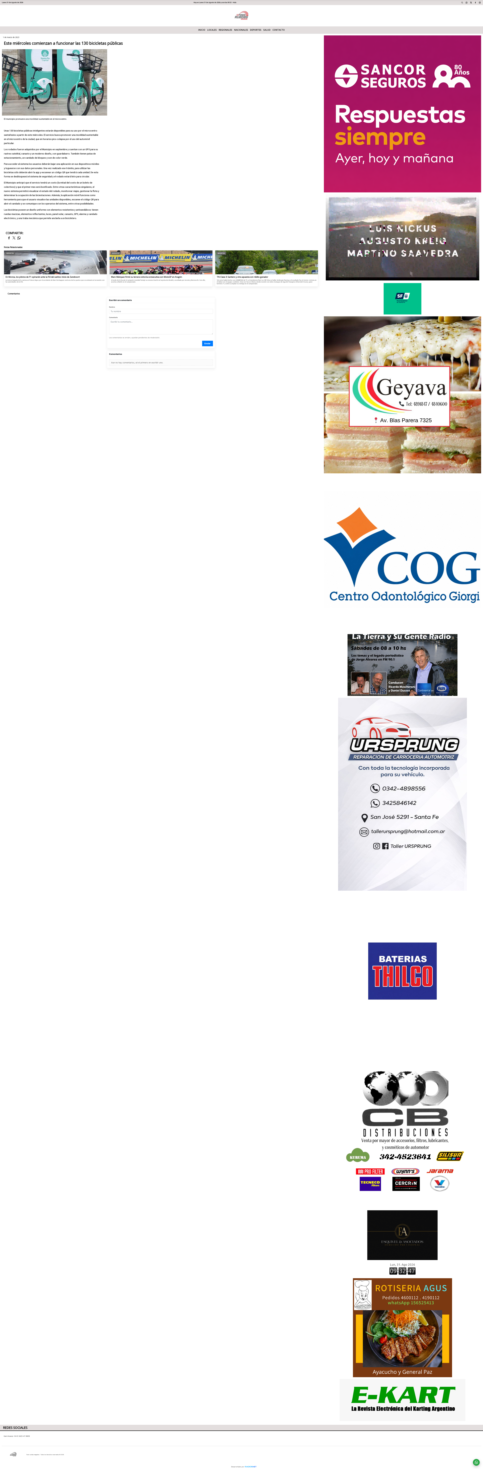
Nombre (112, 307)
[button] (462, 2)
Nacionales (241, 30)
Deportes (255, 30)
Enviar (207, 343)
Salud (267, 30)
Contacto (279, 30)
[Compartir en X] (14, 238)
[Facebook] (475, 2)
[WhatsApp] (467, 2)
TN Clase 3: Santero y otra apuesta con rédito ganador (242, 277)
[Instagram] (480, 2)
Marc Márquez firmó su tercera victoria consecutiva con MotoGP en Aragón (146, 277)
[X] (471, 2)
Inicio (201, 30)
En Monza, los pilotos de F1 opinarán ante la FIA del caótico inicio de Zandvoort (43, 277)
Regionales (225, 30)
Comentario (113, 317)
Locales (212, 30)
